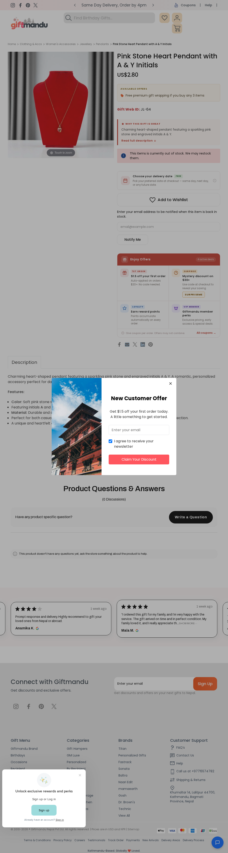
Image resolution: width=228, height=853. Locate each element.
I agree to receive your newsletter (134, 444)
